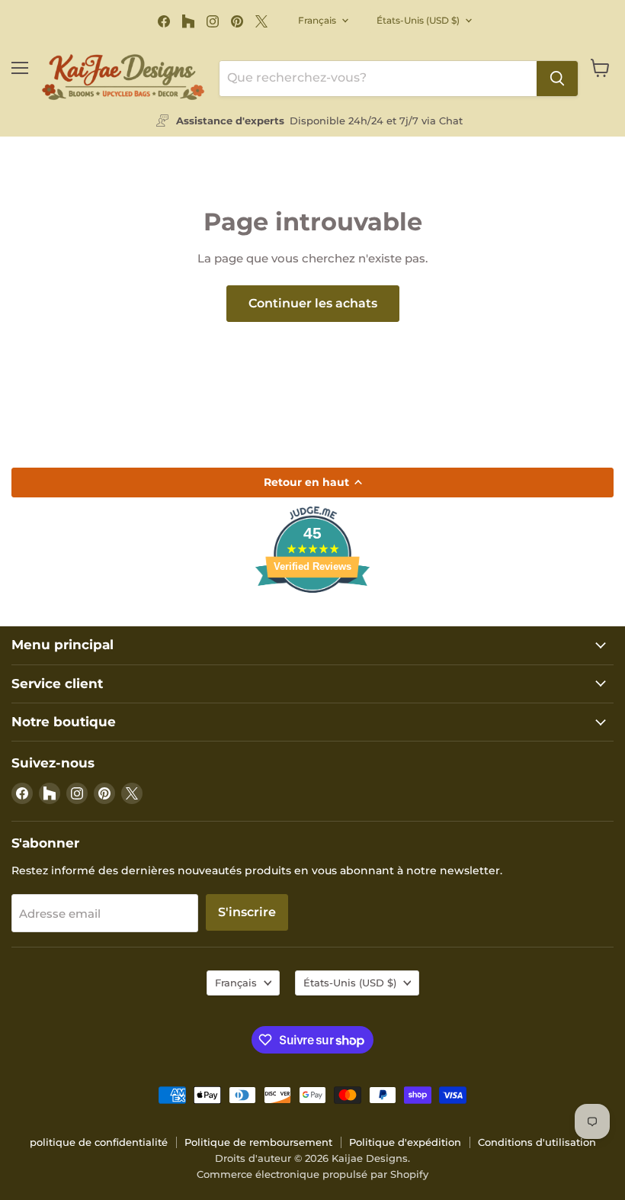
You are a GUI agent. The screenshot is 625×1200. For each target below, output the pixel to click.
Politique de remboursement (258, 1142)
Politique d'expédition (405, 1142)
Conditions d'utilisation (537, 1142)
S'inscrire (247, 912)
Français (317, 20)
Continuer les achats (312, 303)
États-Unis (418, 20)
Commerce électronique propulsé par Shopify (312, 1174)
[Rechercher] (557, 78)
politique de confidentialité (99, 1142)
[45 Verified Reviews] (312, 620)
